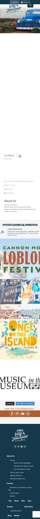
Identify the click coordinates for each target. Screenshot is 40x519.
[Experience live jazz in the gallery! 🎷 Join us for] (20, 380)
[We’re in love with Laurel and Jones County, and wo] (20, 299)
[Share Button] (19, 155)
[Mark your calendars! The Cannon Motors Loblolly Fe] (20, 259)
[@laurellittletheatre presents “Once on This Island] (20, 339)
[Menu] (30, 4)
